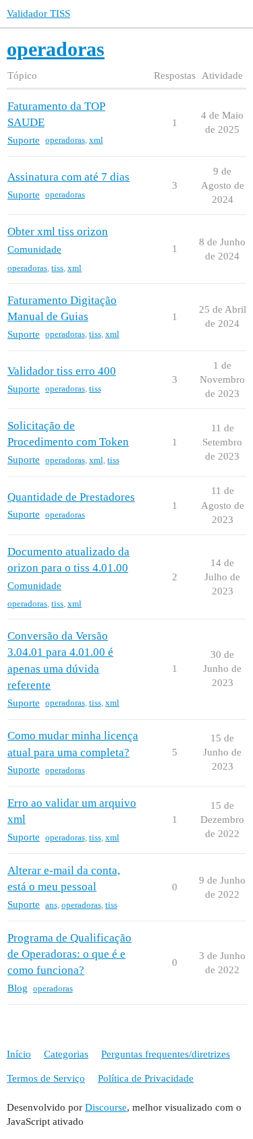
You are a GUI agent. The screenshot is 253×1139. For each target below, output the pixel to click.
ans (51, 905)
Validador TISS (38, 13)
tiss (57, 268)
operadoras (65, 140)
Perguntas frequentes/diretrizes (165, 1054)
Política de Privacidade (146, 1078)
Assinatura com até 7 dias (68, 177)
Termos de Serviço (46, 1078)
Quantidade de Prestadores (71, 497)
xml (96, 140)
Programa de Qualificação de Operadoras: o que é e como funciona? (69, 954)
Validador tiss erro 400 (61, 371)
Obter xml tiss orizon (57, 231)
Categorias (66, 1054)
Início (19, 1054)
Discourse (106, 1107)
